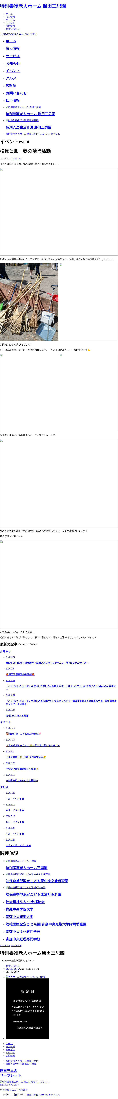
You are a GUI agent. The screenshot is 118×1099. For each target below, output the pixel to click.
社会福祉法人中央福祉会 (15, 1090)
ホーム (9, 14)
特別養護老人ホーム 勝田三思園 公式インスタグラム (33, 134)
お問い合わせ (13, 29)
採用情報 (10, 26)
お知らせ (5, 651)
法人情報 (10, 17)
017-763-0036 (12, 969)
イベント (10, 23)
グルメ (4, 787)
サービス (10, 20)
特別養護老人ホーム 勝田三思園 (33, 6)
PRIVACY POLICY (9, 1085)
